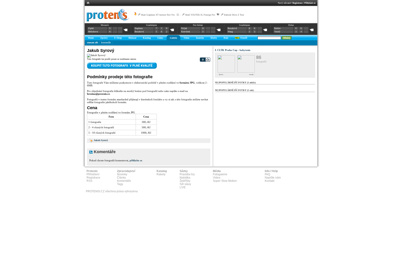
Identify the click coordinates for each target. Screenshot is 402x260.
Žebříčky (185, 180)
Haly (226, 38)
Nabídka (185, 177)
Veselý (277, 31)
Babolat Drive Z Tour (234, 15)
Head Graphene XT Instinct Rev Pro (158, 15)
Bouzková (139, 31)
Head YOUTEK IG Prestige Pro (200, 15)
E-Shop (118, 38)
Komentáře (124, 180)
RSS (89, 180)
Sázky (160, 38)
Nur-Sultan (198, 25)
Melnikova (93, 31)
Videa (216, 177)
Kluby (214, 38)
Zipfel (91, 28)
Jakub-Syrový (101, 140)
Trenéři (243, 38)
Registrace (297, 3)
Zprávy (104, 38)
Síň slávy (185, 184)
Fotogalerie (220, 174)
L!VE (183, 187)
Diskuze (132, 38)
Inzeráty (200, 38)
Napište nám (273, 177)
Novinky (122, 174)
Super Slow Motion (225, 180)
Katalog (147, 38)
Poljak (184, 28)
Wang (230, 31)
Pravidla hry (187, 174)
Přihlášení (93, 174)
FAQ (267, 174)
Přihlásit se (309, 3)
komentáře (106, 42)
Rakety (161, 174)
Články (121, 177)
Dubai (291, 25)
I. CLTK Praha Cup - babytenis (232, 50)
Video (186, 38)
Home (91, 38)
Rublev (277, 28)
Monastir (105, 25)
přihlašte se (136, 160)
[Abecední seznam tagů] (91, 140)
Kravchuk (185, 31)
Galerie (173, 38)
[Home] (107, 20)
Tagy (120, 184)
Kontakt (269, 180)
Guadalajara (151, 25)
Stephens (139, 28)
